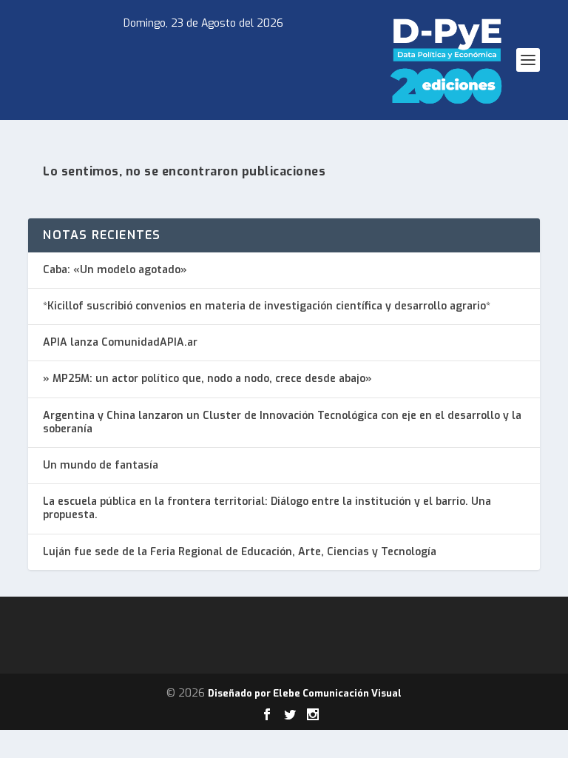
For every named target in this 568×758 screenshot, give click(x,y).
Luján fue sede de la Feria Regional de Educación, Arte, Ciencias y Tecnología (239, 552)
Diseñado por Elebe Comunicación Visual (305, 693)
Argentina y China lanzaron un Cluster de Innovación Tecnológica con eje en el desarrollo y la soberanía (282, 422)
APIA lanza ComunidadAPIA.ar (120, 342)
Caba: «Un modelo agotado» (115, 270)
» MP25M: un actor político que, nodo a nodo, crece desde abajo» (207, 379)
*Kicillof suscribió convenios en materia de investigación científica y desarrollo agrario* (266, 306)
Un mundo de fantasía (100, 465)
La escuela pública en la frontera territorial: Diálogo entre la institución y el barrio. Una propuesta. (267, 508)
